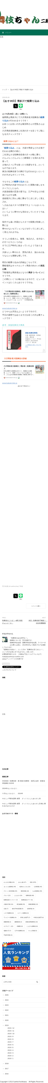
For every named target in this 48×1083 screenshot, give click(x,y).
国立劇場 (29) (21, 904)
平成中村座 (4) (8, 935)
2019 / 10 (11, 1033)
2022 (6, 1010)
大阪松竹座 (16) (8, 904)
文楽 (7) (6, 908)
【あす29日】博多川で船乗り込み (20, 101)
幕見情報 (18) (25, 891)
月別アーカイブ (7, 991)
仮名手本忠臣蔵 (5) (17, 908)
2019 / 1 (10, 1058)
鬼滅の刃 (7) (7, 930)
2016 (6, 1074)
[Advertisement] (24, 62)
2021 (6, 1015)
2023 (6, 1005)
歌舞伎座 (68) (30, 895)
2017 (6, 1068)
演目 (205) (33, 882)
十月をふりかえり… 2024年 (12, 793)
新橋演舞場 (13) (33, 904)
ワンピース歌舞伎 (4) (10, 917)
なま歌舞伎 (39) (37, 891)
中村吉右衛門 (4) (39, 917)
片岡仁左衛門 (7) (25, 917)
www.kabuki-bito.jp (9, 308)
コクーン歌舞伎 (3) (23, 913)
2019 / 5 (10, 1047)
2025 (6, 995)
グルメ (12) (7, 895)
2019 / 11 (11, 1031)
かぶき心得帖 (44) (9, 882)
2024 (6, 1000)
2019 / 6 (10, 1045)
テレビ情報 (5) (32, 930)
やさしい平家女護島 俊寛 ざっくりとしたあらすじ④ (21, 798)
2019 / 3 (10, 1053)
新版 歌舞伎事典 (31, 333)
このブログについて (9, 670)
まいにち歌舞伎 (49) (10, 886)
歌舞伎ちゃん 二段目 (24, 5)
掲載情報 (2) (7, 922)
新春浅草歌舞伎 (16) (32, 922)
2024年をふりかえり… (10, 788)
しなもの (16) (18, 895)
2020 (6, 1020)
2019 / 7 (10, 1042)
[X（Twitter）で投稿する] (15, 106)
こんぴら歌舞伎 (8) (32, 926)
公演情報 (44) (38, 886)
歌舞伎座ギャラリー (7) (11, 900)
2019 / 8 (10, 1039)
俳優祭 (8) (20, 926)
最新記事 (5, 777)
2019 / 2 (10, 1056)
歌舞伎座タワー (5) (27, 900)
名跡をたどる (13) (24, 886)
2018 (6, 1063)
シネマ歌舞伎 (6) (9, 913)
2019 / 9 (10, 1036)
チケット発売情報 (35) (10, 891)
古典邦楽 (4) (30, 908)
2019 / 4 (10, 1050)
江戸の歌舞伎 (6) (20, 930)
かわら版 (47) (22, 882)
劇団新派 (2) (18, 922)
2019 (6, 1025)
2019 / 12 (11, 1028)
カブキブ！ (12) (8, 926)
